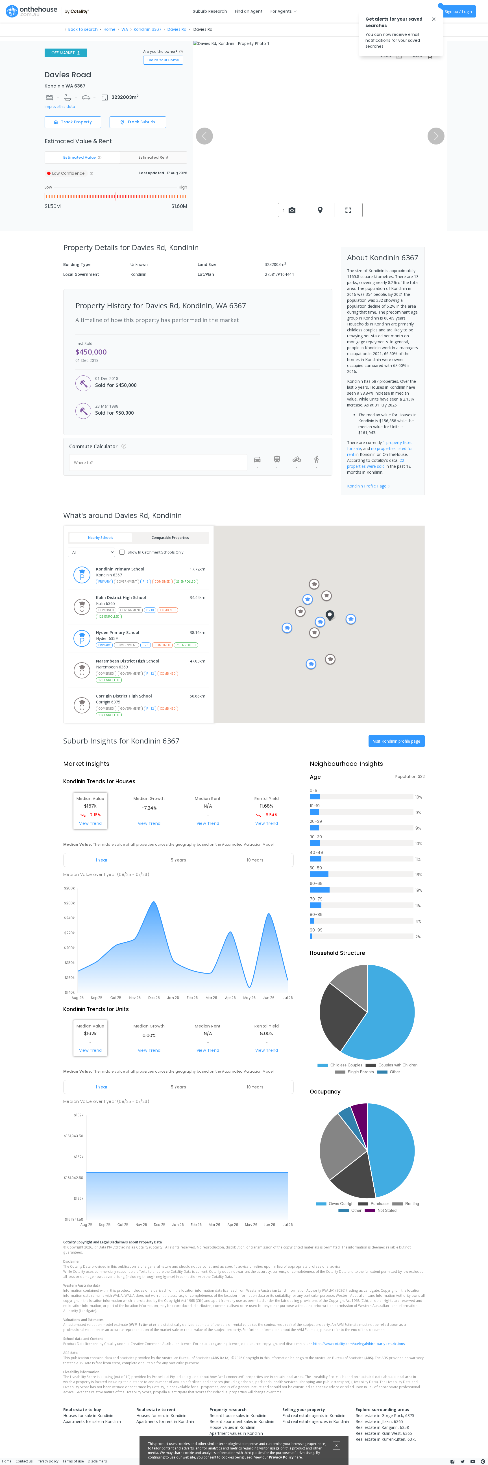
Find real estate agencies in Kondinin (315, 1421)
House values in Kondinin (232, 1427)
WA (124, 29)
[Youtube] (472, 1461)
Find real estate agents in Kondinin (313, 1415)
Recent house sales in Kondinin (238, 1415)
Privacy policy (47, 1461)
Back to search (83, 29)
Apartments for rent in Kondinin (165, 1421)
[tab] (102, 860)
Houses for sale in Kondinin (88, 1415)
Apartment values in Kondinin (236, 1433)
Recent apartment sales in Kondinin (242, 1421)
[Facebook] (452, 1461)
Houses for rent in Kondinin (161, 1415)
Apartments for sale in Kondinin (92, 1421)
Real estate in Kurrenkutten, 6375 (386, 1439)
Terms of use (73, 1461)
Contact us (24, 1461)
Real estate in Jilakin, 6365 (379, 1421)
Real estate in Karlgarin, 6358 (382, 1427)
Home (110, 29)
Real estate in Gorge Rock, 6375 (385, 1415)
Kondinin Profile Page (366, 486)
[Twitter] (462, 1461)
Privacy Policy (281, 1457)
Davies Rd (176, 29)
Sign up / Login (458, 11)
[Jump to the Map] (320, 210)
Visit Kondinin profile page (396, 741)
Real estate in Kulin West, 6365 (384, 1433)
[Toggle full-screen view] (348, 210)
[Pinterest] (483, 1461)
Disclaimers (97, 1461)
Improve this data (60, 106)
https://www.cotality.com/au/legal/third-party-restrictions (359, 1343)
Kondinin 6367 (148, 29)
